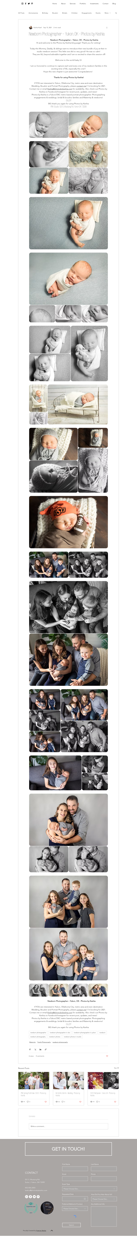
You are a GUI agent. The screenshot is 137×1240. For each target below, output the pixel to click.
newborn (102, 1032)
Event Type (66, 1184)
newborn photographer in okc (60, 1032)
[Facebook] (25, 3)
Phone (93, 1174)
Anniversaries (33, 13)
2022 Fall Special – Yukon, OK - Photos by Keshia (102, 1094)
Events (98, 13)
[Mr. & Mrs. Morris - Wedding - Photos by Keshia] (68, 1080)
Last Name (95, 1164)
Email (64, 1174)
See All (116, 1068)
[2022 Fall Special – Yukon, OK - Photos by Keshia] (103, 1080)
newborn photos (54, 1037)
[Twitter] (29, 3)
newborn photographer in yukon (85, 1032)
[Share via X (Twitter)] (35, 1049)
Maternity (32, 1042)
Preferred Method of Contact (72, 1204)
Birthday (45, 13)
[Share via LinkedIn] (40, 1049)
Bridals (64, 13)
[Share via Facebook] (30, 1049)
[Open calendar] (85, 1199)
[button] (94, 3)
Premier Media (41, 1230)
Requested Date (69, 1194)
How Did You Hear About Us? (101, 1194)
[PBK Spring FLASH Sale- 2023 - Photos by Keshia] (33, 1080)
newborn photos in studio (72, 1037)
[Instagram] (22, 3)
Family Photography (44, 1042)
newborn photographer (38, 1032)
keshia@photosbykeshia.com (36, 1190)
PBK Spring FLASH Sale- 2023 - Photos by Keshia (33, 1094)
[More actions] (107, 27)
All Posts (21, 13)
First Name (66, 1164)
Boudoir (55, 13)
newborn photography (37, 1037)
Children (74, 13)
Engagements (87, 13)
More (106, 13)
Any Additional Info (98, 1204)
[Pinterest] (32, 3)
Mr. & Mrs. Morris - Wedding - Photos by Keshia (68, 1094)
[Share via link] (46, 1049)
